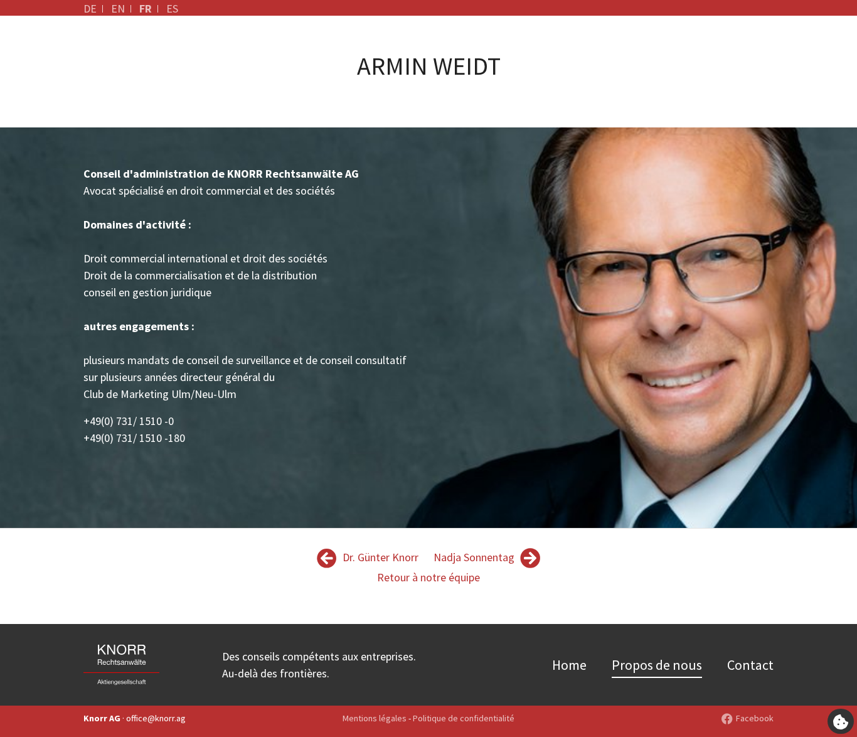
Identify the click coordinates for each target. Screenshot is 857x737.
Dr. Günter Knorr (379, 557)
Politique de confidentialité (463, 718)
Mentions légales (375, 718)
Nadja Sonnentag (475, 557)
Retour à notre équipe (428, 577)
